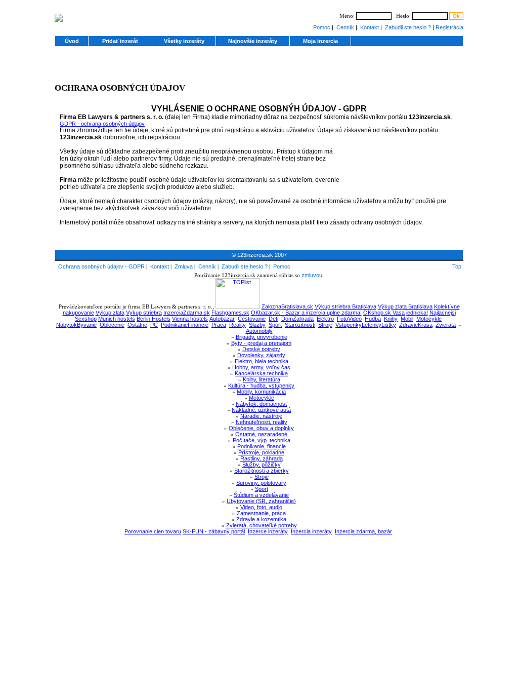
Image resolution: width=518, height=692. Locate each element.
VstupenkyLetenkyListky (365, 325)
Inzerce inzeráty (268, 531)
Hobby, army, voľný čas (261, 367)
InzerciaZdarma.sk (186, 313)
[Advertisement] (259, 68)
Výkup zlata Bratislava (405, 306)
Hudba (373, 319)
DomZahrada (297, 319)
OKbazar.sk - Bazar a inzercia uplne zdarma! (306, 313)
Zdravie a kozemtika (261, 519)
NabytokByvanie (76, 325)
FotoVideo (349, 319)
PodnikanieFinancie (184, 325)
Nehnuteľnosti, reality (261, 422)
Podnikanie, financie (261, 446)
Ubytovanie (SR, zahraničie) (261, 501)
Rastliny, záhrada (261, 458)
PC (154, 325)
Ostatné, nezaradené (261, 434)
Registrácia (449, 27)
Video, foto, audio (261, 507)
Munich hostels (116, 319)
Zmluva (184, 266)
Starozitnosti (300, 325)
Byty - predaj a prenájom (261, 343)
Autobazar (222, 319)
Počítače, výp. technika (261, 440)
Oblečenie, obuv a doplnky (261, 428)
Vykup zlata (110, 313)
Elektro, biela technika (261, 361)
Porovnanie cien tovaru (152, 531)
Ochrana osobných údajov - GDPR (101, 266)
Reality (237, 325)
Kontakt (369, 27)
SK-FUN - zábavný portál (214, 531)
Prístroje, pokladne (261, 452)
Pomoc (321, 27)
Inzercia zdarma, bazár (363, 531)
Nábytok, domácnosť (261, 404)
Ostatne (137, 325)
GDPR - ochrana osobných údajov (102, 124)
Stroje (325, 325)
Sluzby (257, 325)
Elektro (325, 319)
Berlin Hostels (153, 319)
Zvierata (446, 325)
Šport (261, 489)
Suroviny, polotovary (261, 483)
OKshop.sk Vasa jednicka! (395, 313)
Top (456, 266)
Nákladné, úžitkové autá (261, 410)
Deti (273, 319)
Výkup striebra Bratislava (345, 306)
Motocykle (429, 319)
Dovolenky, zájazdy (261, 355)
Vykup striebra (144, 313)
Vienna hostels (190, 319)
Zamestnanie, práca (261, 513)
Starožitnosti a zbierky (261, 471)
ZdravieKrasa (416, 325)
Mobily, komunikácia (261, 392)
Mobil (407, 319)
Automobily (259, 331)
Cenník (345, 27)
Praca (218, 325)
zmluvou (311, 275)
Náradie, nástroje (261, 416)
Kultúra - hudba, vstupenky (261, 385)
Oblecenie (112, 325)
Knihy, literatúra (261, 379)
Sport (275, 325)
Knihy (391, 319)
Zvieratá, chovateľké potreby (261, 525)
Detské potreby (261, 349)
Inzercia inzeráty (311, 531)
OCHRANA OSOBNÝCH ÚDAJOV (120, 88)
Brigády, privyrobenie (261, 337)
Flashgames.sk (230, 313)
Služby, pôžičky (261, 465)
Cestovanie (252, 319)
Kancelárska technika (261, 373)
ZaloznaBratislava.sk (287, 306)
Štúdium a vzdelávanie (261, 495)
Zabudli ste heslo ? (408, 27)
